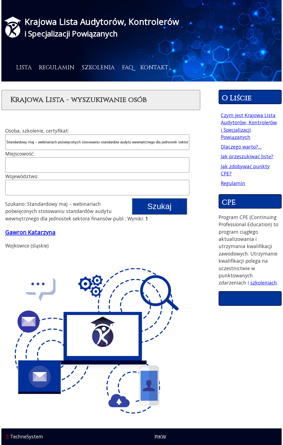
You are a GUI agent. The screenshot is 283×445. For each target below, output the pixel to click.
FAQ (127, 68)
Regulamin (56, 68)
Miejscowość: (19, 153)
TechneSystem (24, 436)
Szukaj (159, 206)
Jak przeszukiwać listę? (247, 156)
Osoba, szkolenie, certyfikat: (37, 130)
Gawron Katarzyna (30, 232)
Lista (24, 68)
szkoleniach (263, 282)
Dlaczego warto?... (241, 146)
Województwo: (21, 176)
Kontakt (154, 68)
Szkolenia (98, 68)
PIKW (160, 436)
